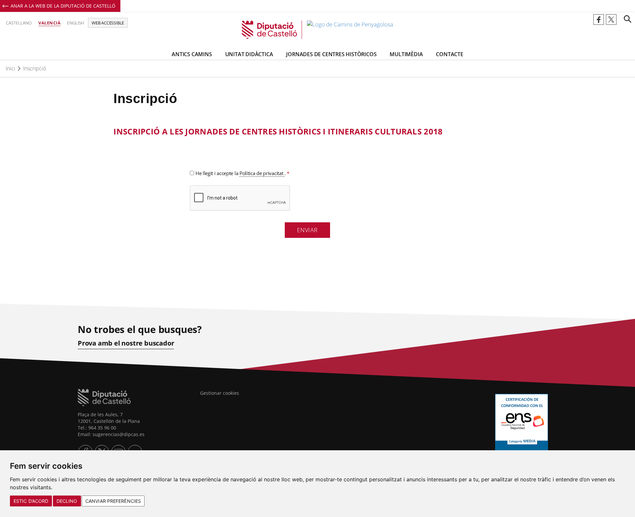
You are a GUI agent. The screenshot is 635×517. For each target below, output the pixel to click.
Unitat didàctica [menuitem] (249, 54)
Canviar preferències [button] (113, 501)
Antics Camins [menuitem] (192, 54)
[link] (317, 29)
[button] (627, 18)
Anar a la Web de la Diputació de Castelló (63, 6)
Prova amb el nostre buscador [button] (126, 343)
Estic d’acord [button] (31, 501)
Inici (10, 68)
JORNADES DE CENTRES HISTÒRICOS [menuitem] (331, 54)
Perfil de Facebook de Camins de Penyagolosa (598, 19)
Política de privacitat (261, 173)
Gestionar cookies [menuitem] (219, 393)
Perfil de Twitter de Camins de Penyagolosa (611, 19)
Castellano (19, 23)
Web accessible (108, 23)
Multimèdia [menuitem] (406, 54)
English (75, 23)
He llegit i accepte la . (241, 173)
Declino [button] (67, 501)
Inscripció (34, 68)
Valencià (49, 23)
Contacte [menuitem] (449, 54)
